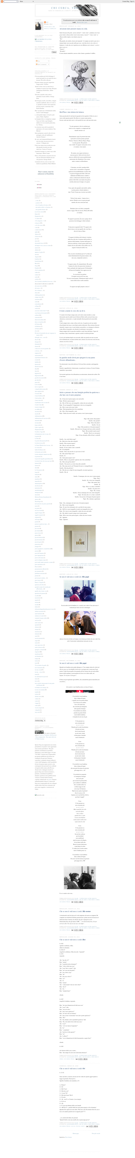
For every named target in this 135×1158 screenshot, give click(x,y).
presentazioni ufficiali (41, 569)
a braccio (37, 223)
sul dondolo (38, 656)
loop (36, 472)
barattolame (38, 261)
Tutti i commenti (41, 64)
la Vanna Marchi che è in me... (43, 445)
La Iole (37, 438)
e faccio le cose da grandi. (42, 348)
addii (36, 232)
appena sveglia (39, 252)
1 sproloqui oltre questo (88, 99)
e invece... (37, 351)
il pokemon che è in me (41, 402)
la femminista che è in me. (42, 434)
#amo (36, 214)
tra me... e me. (38, 672)
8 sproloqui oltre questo (88, 926)
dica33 (37, 339)
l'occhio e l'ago (39, 432)
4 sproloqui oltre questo (88, 650)
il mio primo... (38, 398)
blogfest (37, 268)
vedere (36, 699)
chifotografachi (39, 295)
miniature (37, 488)
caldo (36, 272)
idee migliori (38, 391)
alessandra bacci (72, 100)
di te (36, 331)
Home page (76, 1133)
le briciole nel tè (39, 452)
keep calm (37, 425)
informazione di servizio (41, 418)
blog (36, 266)
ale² (36, 239)
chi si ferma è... (39, 290)
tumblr (36, 692)
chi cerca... (38, 288)
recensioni (37, 598)
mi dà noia (38, 486)
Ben (80, 1056)
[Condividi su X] (78, 103)
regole (36, 600)
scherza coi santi (39, 616)
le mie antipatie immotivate (42, 454)
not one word (38, 510)
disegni (37, 342)
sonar (36, 643)
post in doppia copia (40, 560)
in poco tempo (39, 407)
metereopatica (38, 483)
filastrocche (38, 366)
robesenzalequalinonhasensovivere (44, 609)
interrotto (37, 420)
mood (36, 495)
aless (36, 241)
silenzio (37, 627)
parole (36, 522)
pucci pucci (38, 580)
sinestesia (37, 631)
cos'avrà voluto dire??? (41, 311)
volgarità (37, 710)
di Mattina (38, 326)
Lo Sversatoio (38, 470)
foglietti (37, 373)
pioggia (37, 546)
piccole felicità (39, 537)
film (36, 369)
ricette (36, 602)
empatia (37, 353)
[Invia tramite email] (75, 103)
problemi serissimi (40, 573)
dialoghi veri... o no (40, 337)
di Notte (37, 329)
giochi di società (39, 378)
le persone (37, 456)
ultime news (38, 696)
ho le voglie (38, 387)
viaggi (36, 703)
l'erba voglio (38, 427)
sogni (36, 640)
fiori (36, 371)
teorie (36, 661)
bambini (37, 259)
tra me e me (38, 670)
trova (36, 681)
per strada (37, 531)
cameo (36, 275)
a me (36, 227)
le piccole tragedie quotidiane (43, 459)
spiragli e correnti (39, 649)
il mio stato (38, 400)
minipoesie (38, 492)
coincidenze (38, 304)
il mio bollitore (39, 396)
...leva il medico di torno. (41, 205)
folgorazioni (38, 375)
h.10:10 (73, 1126)
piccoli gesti (80, 1126)
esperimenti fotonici (40, 357)
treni (36, 679)
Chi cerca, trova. (67, 7)
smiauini (37, 634)
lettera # (37, 463)
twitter (36, 694)
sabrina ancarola (39, 611)
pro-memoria (38, 571)
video (36, 705)
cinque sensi (38, 297)
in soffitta (37, 409)
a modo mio (38, 230)
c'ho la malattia (39, 270)
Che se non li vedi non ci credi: (75, 911)
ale (47, 22)
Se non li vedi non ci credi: (73, 663)
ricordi (36, 604)
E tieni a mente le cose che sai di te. (72, 311)
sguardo (37, 625)
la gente (37, 436)
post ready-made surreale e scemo (44, 562)
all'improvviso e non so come (43, 245)
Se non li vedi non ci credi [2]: (74, 577)
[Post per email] (72, 102)
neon (36, 506)
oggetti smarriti (39, 515)
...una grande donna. (40, 209)
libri (36, 468)
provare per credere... (40, 578)
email (50, 779)
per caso (37, 528)
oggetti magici (39, 513)
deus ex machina (39, 322)
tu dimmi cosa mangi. (40, 687)
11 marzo (37, 218)
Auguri (37, 257)
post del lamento (39, 553)
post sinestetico (39, 564)
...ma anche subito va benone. (43, 207)
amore (36, 248)
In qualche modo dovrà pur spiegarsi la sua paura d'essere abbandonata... (77, 358)
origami (37, 517)
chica (36, 293)
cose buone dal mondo (41, 313)
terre (36, 663)
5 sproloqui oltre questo (88, 563)
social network (39, 638)
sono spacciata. (39, 645)
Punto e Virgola (39, 582)
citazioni (37, 299)
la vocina (37, 447)
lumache (37, 474)
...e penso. (37, 203)
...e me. (37, 200)
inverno (37, 423)
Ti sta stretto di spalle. (41, 665)
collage (37, 306)
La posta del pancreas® (41, 441)
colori (36, 308)
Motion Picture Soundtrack (42, 497)
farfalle (37, 362)
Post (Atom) (68, 1137)
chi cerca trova (65, 102)
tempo (36, 658)
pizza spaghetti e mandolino (42, 549)
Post (38, 61)
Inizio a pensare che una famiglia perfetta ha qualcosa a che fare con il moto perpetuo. (79, 393)
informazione (38, 416)
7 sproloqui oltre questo (88, 379)
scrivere (37, 620)
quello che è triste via (40, 591)
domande (37, 344)
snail (36, 636)
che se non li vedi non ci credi (89, 100)
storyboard (38, 654)
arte (36, 254)
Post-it (36, 567)
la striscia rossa (39, 443)
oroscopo (37, 519)
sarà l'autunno (38, 613)
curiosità (37, 317)
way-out (37, 712)
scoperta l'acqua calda (41, 618)
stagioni (37, 652)
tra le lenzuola (38, 667)
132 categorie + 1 (39, 221)
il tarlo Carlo (38, 405)
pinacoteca (38, 544)
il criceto (37, 393)
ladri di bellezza (39, 450)
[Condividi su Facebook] (80, 103)
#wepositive (38, 216)
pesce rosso (38, 533)
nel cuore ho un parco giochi (42, 504)
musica (37, 499)
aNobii (37, 250)
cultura (37, 315)
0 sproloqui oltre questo (88, 1122)
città (36, 302)
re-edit (36, 595)
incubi (36, 414)
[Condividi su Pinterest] (82, 103)
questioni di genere (40, 593)
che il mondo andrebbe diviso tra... (44, 281)
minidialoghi (38, 490)
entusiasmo (38, 355)
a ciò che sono (38, 225)
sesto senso (38, 622)
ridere (36, 607)
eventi (36, 360)
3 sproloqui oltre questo (88, 344)
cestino (37, 279)
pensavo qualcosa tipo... (41, 524)
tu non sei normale (40, 690)
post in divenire (39, 558)
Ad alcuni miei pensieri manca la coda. (74, 28)
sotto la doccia (39, 647)
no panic (37, 508)
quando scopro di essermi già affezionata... (42, 588)
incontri (37, 411)
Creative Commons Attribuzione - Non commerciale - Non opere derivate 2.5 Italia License (46, 737)
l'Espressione (38, 429)
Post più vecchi (96, 1133)
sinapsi (37, 629)
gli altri (37, 380)
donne (36, 346)
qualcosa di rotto (39, 585)
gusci (36, 382)
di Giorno (37, 324)
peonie (37, 526)
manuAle (37, 481)
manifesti (37, 479)
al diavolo (37, 236)
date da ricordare (39, 320)
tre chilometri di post (40, 676)
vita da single (38, 708)
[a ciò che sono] (39, 212)
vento (36, 701)
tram (36, 674)
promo (36, 576)
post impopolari (39, 555)
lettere (36, 465)
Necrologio (38, 501)
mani (36, 477)
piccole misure (39, 540)
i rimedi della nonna (40, 389)
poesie (36, 551)
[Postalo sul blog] (77, 103)
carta (36, 277)
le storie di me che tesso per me (43, 461)
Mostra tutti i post (82, 22)
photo (36, 535)
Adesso (37, 234)
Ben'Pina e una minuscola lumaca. (72, 112)
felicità (37, 364)
